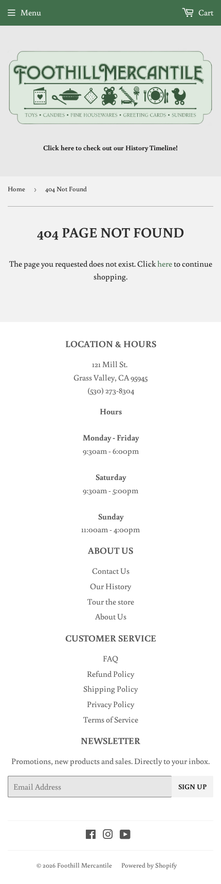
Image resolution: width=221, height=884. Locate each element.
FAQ (110, 658)
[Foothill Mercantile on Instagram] (108, 835)
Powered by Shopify (149, 865)
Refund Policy (110, 674)
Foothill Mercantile (84, 865)
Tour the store (110, 601)
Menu (31, 12)
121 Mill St (109, 364)
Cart (205, 12)
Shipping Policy (110, 689)
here (164, 263)
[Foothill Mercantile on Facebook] (90, 835)
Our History (110, 586)
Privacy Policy (110, 704)
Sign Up (192, 786)
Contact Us (111, 571)
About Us (110, 616)
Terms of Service (110, 719)
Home (16, 189)
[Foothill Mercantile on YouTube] (125, 835)
